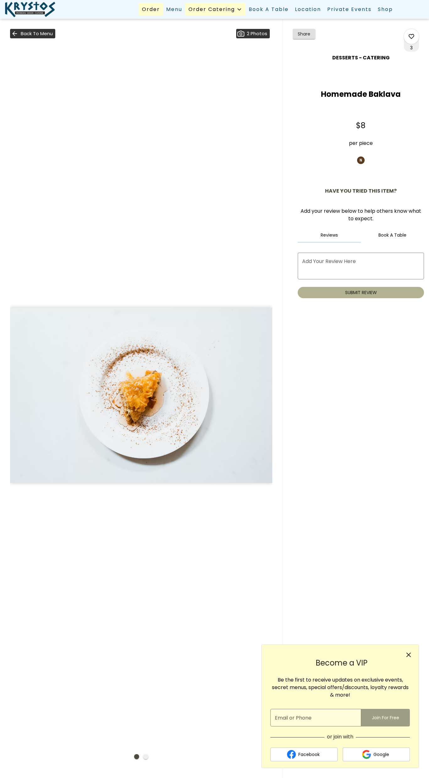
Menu (174, 9)
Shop (385, 9)
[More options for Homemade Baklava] (411, 36)
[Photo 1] (136, 756)
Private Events (349, 9)
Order (151, 9)
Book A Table (269, 9)
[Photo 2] (145, 756)
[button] (215, 9)
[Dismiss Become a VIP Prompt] (408, 654)
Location (308, 9)
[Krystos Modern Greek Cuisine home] (33, 9)
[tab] (329, 235)
